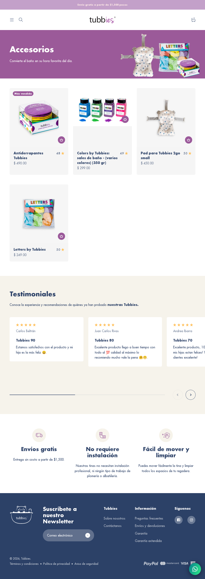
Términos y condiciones (24, 564)
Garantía (141, 533)
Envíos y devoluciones (150, 526)
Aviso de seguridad (86, 564)
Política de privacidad (56, 564)
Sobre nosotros (114, 518)
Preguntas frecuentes (149, 518)
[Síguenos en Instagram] (191, 520)
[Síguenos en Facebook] (179, 520)
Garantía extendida (148, 541)
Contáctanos (113, 526)
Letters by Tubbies (30, 249)
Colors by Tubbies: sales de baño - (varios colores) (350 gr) (97, 158)
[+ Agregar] (61, 140)
